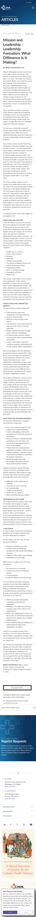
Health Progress (5, 25)
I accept (10, 912)
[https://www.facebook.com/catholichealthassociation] (10, 825)
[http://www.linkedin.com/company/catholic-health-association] (5, 825)
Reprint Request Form (8, 758)
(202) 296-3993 (10, 787)
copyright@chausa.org (10, 703)
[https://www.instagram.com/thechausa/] (24, 825)
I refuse (26, 912)
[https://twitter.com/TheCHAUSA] (17, 825)
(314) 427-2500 (10, 799)
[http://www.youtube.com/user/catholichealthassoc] (31, 825)
